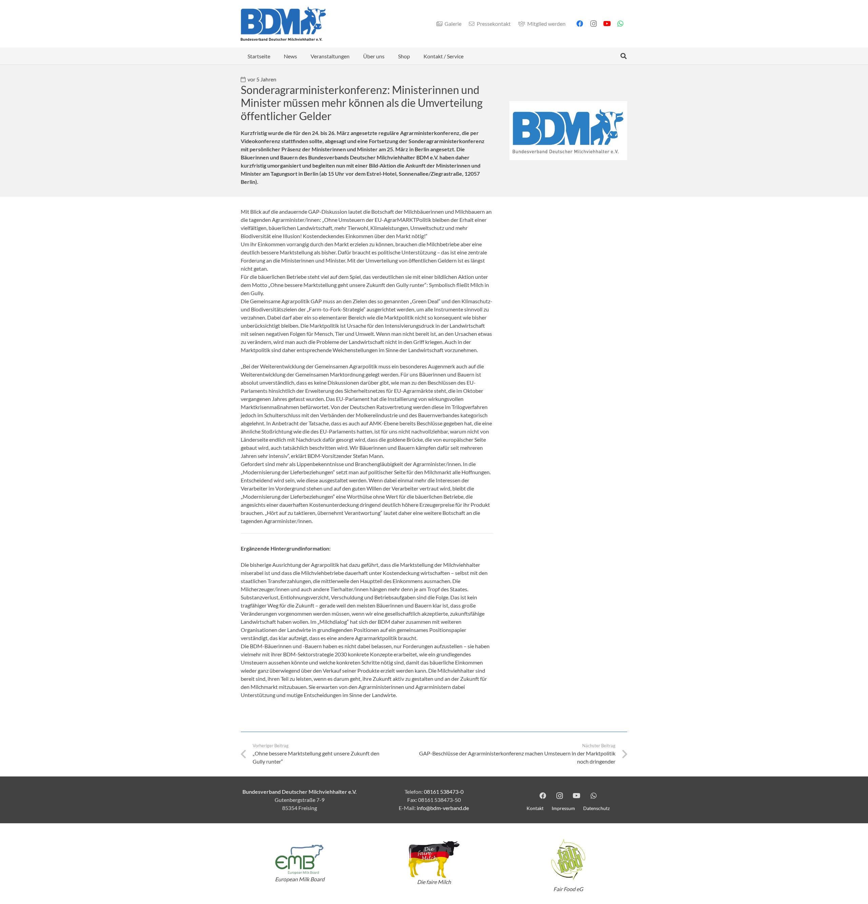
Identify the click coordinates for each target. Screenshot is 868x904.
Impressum (563, 808)
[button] (302, 56)
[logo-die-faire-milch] (434, 859)
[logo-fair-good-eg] (568, 859)
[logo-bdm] (283, 24)
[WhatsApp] (620, 24)
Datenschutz (596, 808)
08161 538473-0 (443, 791)
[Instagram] (593, 24)
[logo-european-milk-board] (300, 859)
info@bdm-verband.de (443, 808)
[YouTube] (607, 24)
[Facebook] (580, 24)
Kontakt (535, 808)
